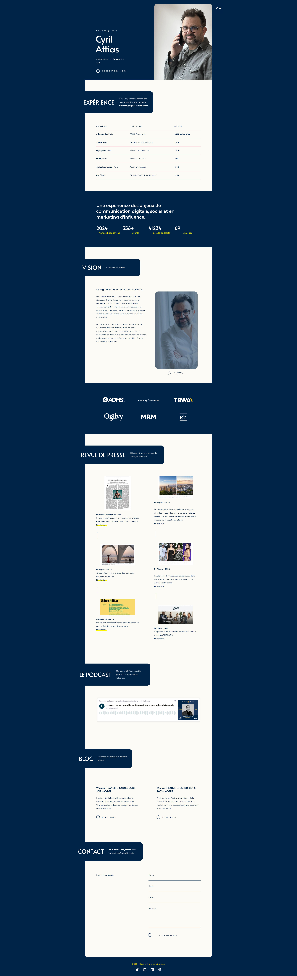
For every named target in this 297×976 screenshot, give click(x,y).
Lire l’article (101, 525)
